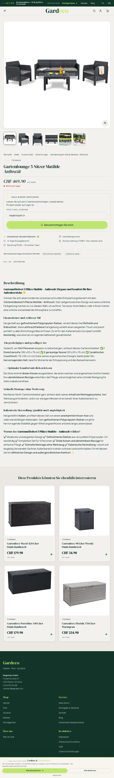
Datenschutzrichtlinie (69, 741)
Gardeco (11, 663)
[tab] (10, 138)
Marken (84, 3)
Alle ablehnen (90, 770)
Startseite (8, 154)
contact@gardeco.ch (13, 688)
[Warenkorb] (108, 11)
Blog (93, 3)
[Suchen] (94, 11)
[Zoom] (57, 74)
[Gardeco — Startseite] (57, 10)
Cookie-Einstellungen (69, 751)
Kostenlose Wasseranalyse (71, 722)
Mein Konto (64, 703)
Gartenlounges (41, 154)
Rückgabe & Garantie (69, 708)
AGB (61, 746)
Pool (5, 708)
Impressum (64, 737)
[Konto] (100, 11)
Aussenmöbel (27, 154)
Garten (6, 703)
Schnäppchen (9, 722)
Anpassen (57, 775)
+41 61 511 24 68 (10, 685)
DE (109, 3)
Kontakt (62, 712)
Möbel (16, 154)
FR (103, 3)
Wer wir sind (8, 737)
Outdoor (7, 712)
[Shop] (4, 10)
